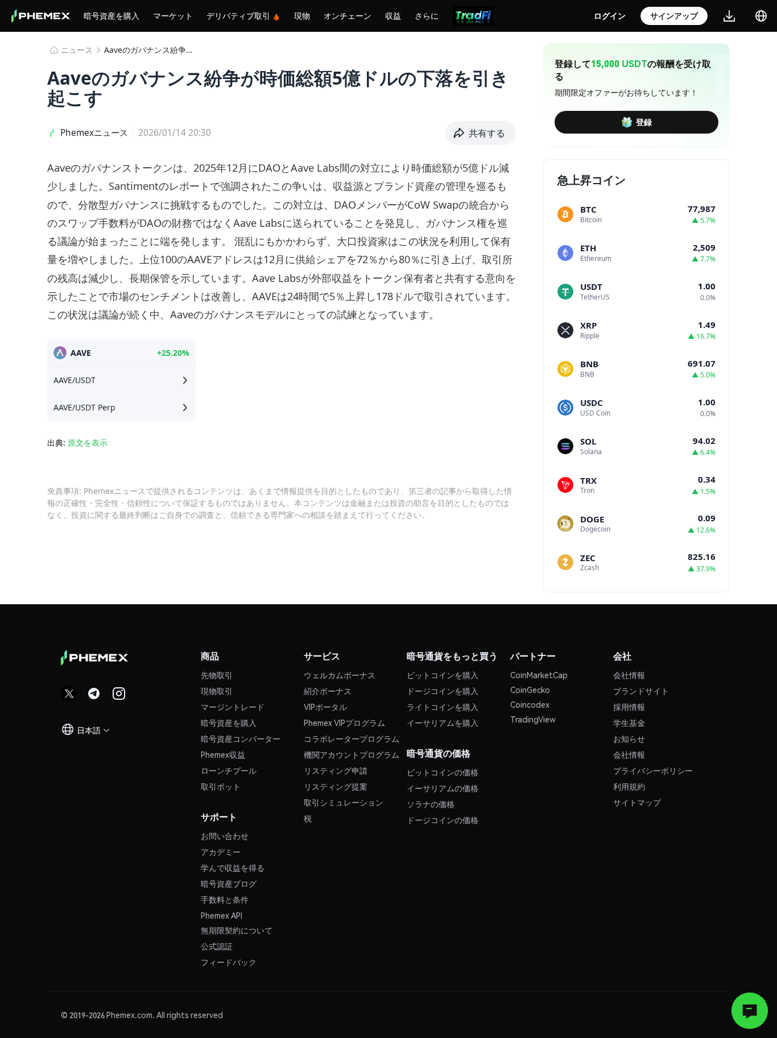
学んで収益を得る (232, 867)
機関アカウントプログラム (351, 754)
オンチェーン (347, 15)
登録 (644, 122)
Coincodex (529, 704)
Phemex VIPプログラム (344, 722)
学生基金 (629, 722)
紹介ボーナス (328, 691)
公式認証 (217, 946)
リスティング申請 (335, 770)
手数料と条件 (225, 899)
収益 (393, 15)
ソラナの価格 (430, 804)
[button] (480, 133)
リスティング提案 (335, 786)
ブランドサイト (641, 691)
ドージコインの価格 (442, 820)
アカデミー (221, 851)
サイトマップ (637, 802)
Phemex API (221, 915)
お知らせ (629, 738)
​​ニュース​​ (77, 49)
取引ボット (221, 786)
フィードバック (229, 962)
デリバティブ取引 (238, 15)
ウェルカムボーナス (339, 675)
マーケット (173, 15)
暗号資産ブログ (229, 883)
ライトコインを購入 (442, 706)
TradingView (533, 719)
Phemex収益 (223, 754)
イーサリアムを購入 (442, 722)
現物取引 (217, 691)
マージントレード (232, 706)
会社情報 (629, 675)
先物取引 (217, 675)
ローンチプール (229, 770)
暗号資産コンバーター (240, 738)
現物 (302, 15)
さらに (427, 15)
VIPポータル (325, 706)
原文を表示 (88, 442)
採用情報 (629, 706)
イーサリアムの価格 (442, 788)
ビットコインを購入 (442, 675)
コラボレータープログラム (351, 738)
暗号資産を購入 (111, 15)
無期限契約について (236, 930)
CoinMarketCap (539, 675)
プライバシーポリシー (653, 770)
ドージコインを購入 (442, 691)
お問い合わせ (225, 836)
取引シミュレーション (343, 802)
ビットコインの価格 (442, 772)
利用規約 (629, 786)
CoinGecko (530, 689)
